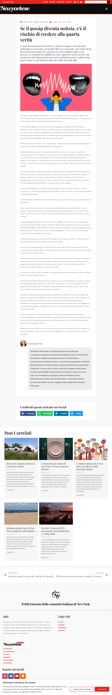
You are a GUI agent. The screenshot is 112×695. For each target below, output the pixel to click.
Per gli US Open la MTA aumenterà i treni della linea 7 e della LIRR (55, 531)
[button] (28, 413)
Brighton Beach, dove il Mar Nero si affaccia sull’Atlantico (21, 529)
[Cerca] (108, 2)
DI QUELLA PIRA (27, 22)
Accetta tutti (102, 689)
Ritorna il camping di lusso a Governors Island (21, 465)
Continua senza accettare (82, 689)
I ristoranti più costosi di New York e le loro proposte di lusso (54, 466)
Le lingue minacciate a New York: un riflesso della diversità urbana (89, 466)
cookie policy (49, 689)
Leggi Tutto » (10, 490)
